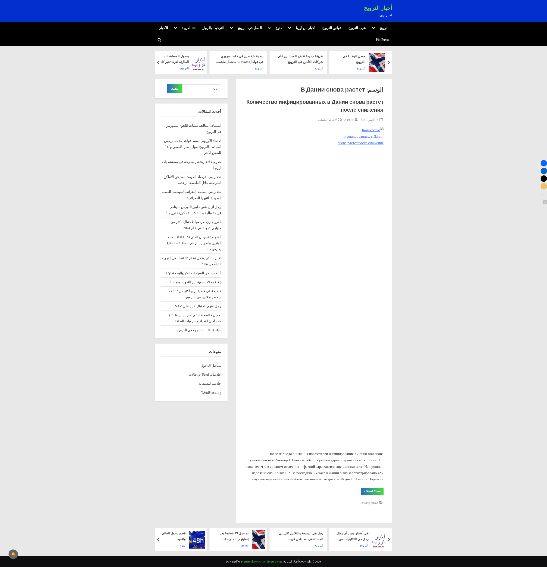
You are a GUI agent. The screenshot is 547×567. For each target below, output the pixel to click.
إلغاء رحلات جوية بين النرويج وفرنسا (195, 282)
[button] (544, 163)
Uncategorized (369, 503)
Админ (348, 119)
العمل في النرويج (250, 27)
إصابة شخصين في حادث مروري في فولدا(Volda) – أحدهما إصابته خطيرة (241, 59)
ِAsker (245, 545)
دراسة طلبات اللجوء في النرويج (199, 330)
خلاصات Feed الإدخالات (205, 374)
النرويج (384, 27)
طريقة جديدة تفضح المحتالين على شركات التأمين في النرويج (300, 59)
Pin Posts (382, 39)
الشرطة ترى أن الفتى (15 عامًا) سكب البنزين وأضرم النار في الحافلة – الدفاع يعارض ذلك (194, 243)
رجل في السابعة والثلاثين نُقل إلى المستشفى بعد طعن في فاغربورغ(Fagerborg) (301, 536)
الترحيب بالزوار (213, 27)
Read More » (371, 492)
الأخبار (163, 27)
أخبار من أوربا (305, 27)
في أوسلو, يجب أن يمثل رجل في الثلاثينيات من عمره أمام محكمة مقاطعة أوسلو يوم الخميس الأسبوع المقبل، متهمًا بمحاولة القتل (352, 536)
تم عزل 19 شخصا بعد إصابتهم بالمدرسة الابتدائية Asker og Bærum (234, 536)
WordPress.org (211, 392)
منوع (278, 27)
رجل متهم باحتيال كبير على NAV (198, 306)
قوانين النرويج (331, 27)
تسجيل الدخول (211, 365)
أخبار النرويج (378, 8)
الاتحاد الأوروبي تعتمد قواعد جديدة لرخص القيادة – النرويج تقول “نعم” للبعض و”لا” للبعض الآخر (192, 146)
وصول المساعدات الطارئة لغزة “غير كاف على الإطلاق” (173, 59)
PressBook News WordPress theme (261, 561)
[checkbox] (13, 554)
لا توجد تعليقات (327, 119)
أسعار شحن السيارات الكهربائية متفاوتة (193, 273)
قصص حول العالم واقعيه (173, 536)
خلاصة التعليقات (209, 383)
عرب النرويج (357, 27)
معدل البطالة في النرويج (354, 59)
